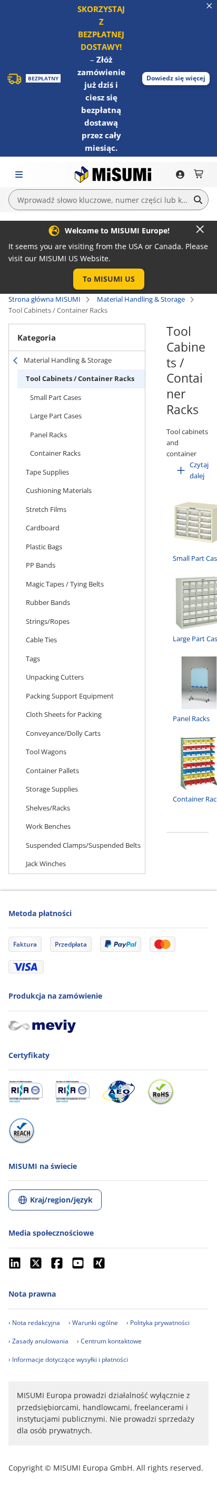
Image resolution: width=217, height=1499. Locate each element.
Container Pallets (52, 770)
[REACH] (21, 1130)
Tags (33, 658)
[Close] (200, 229)
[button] (176, 78)
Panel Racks (48, 434)
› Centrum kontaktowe (109, 1341)
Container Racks (55, 453)
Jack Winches (46, 863)
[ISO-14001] (72, 1092)
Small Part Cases (55, 397)
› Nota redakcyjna (34, 1322)
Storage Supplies (52, 789)
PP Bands (40, 565)
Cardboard (43, 527)
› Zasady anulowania (38, 1341)
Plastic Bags (44, 546)
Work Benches (48, 826)
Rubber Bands (48, 602)
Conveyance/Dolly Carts (63, 733)
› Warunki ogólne (93, 1322)
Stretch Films (46, 509)
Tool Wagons (46, 751)
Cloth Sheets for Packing (64, 714)
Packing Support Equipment (70, 696)
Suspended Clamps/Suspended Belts (83, 845)
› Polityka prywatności (158, 1322)
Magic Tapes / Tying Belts (65, 584)
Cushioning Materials (59, 490)
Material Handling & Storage (141, 299)
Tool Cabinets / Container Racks (80, 378)
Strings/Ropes (48, 621)
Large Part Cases (56, 415)
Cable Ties (41, 639)
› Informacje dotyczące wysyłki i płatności (68, 1359)
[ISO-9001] (25, 1092)
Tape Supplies (47, 472)
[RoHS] (160, 1092)
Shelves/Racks (48, 808)
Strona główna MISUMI (44, 299)
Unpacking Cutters (55, 677)
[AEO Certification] (118, 1092)
